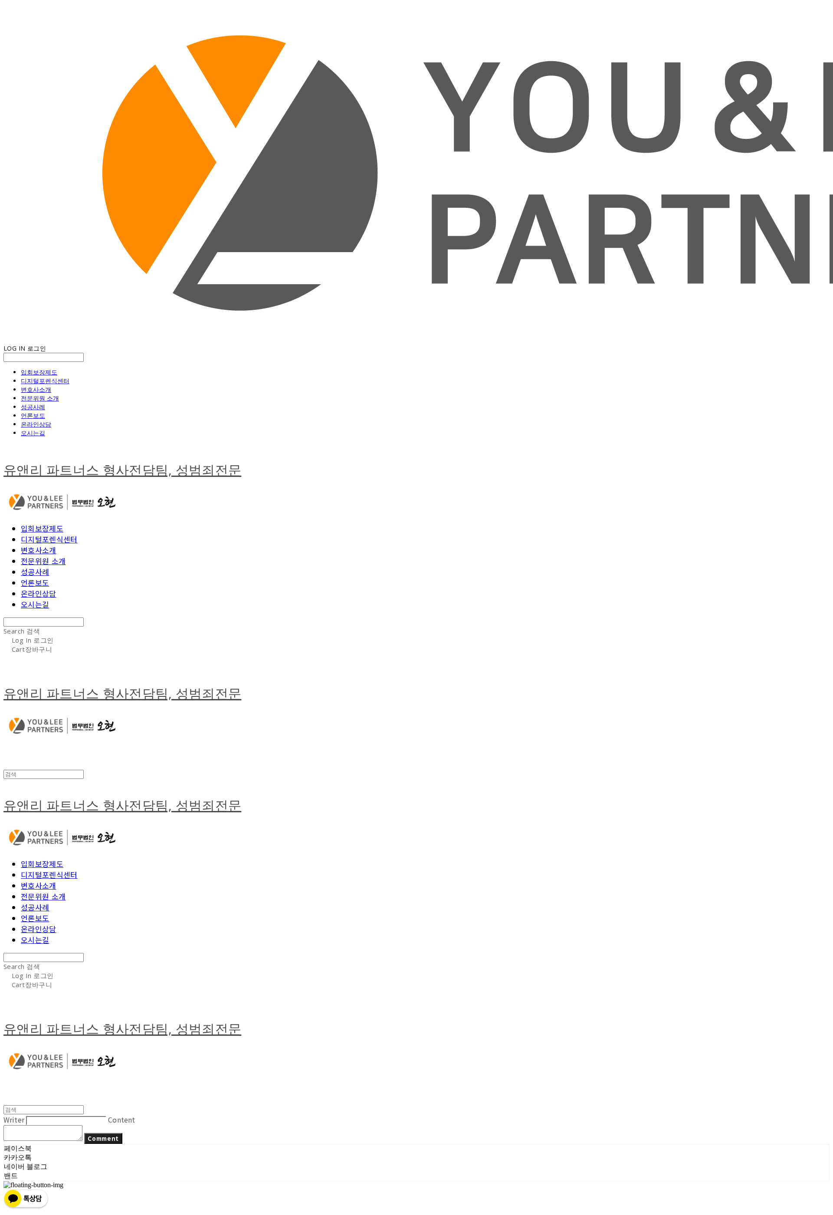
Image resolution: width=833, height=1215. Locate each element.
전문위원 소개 (40, 398)
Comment (103, 1138)
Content (121, 1119)
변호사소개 (36, 389)
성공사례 (33, 407)
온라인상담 (36, 424)
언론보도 (33, 415)
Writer (13, 1119)
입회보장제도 (39, 372)
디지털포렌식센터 (45, 381)
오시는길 (33, 433)
